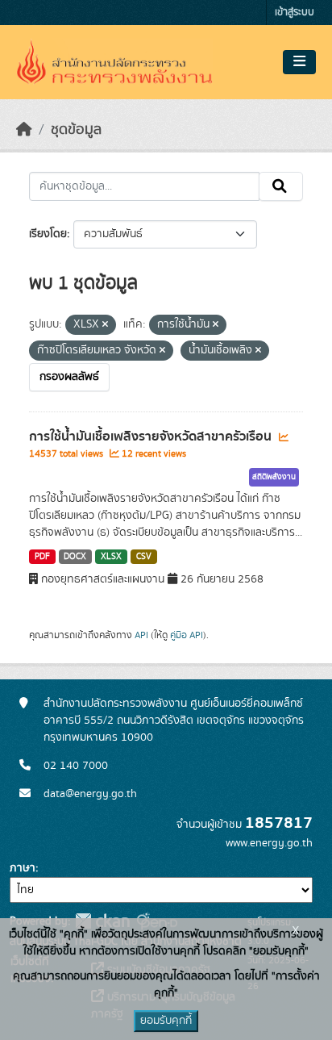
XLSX (111, 556)
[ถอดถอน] (105, 325)
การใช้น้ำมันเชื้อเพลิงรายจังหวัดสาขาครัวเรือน (152, 436)
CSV (143, 556)
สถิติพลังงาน (274, 476)
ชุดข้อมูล (76, 129)
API (141, 635)
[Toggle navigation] (299, 62)
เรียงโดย (48, 234)
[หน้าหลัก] (24, 129)
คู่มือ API (186, 635)
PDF (42, 556)
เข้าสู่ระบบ (294, 12)
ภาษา (22, 868)
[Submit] (281, 186)
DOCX (75, 556)
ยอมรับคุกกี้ (166, 1021)
